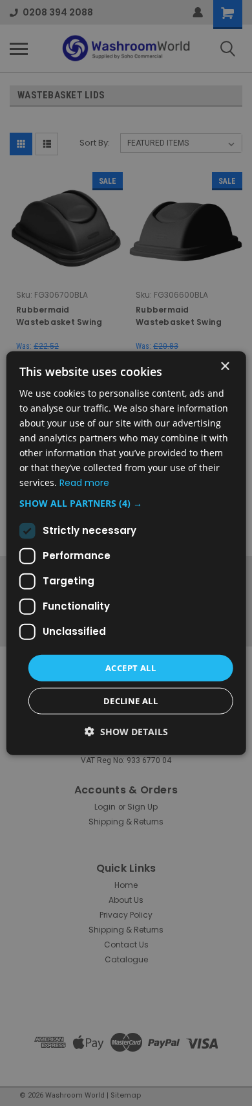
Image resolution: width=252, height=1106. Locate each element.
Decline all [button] (130, 701)
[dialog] (126, 553)
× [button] (224, 366)
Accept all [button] (130, 667)
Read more (84, 482)
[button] (126, 503)
